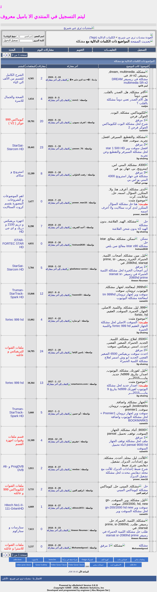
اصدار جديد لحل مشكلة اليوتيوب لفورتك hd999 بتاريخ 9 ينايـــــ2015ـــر (127, 389)
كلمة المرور (38, 40)
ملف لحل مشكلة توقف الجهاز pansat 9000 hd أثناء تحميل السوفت (128, 444)
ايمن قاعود (143, 85)
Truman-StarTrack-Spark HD (16, 293)
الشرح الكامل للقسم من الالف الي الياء (13, 78)
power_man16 (140, 214)
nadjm (144, 106)
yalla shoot (17, 559)
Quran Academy (41, 565)
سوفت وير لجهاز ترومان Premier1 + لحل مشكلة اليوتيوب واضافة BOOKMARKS (124, 416)
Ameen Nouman (139, 280)
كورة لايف (105, 559)
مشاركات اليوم (45, 49)
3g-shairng (142, 158)
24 (41, 351)
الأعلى (5, 578)
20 (41, 121)
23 (41, 147)
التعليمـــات (110, 49)
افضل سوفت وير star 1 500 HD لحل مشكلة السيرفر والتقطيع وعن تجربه (125, 151)
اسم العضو (39, 36)
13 (41, 382)
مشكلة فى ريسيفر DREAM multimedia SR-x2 (130, 80)
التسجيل (142, 49)
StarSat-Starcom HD (15, 147)
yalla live (133, 565)
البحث (12, 49)
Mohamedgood (140, 548)
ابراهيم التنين (142, 493)
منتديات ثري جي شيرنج (131, 37)
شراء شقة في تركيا (69, 559)
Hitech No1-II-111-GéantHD (14, 506)
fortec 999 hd (15, 319)
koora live (52, 559)
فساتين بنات (122, 559)
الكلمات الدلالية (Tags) (102, 37)
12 (41, 293)
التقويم (80, 49)
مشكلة (143, 545)
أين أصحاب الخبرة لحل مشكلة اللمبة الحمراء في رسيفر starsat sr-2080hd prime (124, 274)
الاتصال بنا (37, 578)
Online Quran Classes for (76, 565)
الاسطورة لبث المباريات (115, 565)
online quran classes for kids (24, 565)
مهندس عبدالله (141, 183)
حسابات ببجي (98, 565)
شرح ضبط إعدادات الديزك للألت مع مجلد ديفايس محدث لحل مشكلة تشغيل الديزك (124, 472)
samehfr (143, 130)
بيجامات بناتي (140, 559)
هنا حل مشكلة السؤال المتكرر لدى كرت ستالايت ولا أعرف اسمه (124, 207)
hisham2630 (141, 249)
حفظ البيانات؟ (10, 36)
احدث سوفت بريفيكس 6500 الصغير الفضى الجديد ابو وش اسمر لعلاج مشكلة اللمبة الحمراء (124, 357)
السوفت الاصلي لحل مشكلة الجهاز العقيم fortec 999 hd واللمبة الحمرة (124, 325)
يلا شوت (35, 559)
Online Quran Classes (59, 565)
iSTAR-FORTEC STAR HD (13, 243)
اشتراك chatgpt (87, 559)
